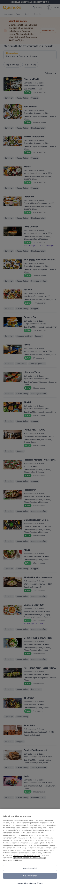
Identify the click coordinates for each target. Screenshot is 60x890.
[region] (30, 849)
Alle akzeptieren (30, 876)
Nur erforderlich (30, 868)
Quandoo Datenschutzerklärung (26, 858)
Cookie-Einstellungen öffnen (30, 883)
